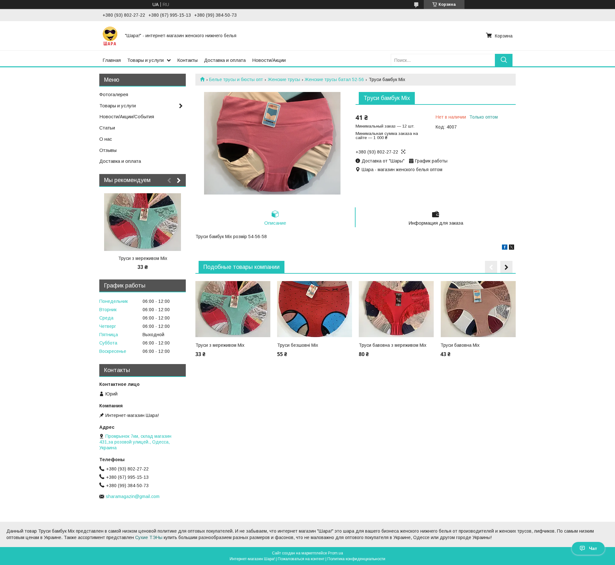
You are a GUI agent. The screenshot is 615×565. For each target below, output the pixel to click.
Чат (593, 548)
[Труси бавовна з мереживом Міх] (396, 309)
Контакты (187, 60)
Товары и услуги (145, 60)
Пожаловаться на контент (301, 559)
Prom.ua (335, 553)
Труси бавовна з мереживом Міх (392, 345)
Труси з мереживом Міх (219, 345)
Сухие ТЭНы (148, 537)
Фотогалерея (113, 94)
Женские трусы (284, 79)
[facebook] (504, 248)
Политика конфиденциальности (356, 559)
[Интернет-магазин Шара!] (109, 35)
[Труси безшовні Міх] (314, 309)
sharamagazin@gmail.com (133, 496)
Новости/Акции (269, 60)
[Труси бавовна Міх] (477, 309)
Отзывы (108, 150)
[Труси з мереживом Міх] (232, 309)
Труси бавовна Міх (460, 345)
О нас (105, 139)
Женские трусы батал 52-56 (334, 79)
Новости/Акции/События (126, 116)
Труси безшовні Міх (297, 345)
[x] (511, 248)
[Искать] (503, 60)
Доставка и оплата (225, 60)
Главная (111, 60)
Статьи (107, 127)
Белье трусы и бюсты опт (236, 79)
